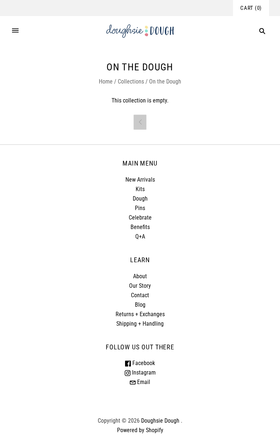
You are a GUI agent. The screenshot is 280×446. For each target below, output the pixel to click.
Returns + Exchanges (140, 314)
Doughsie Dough (160, 420)
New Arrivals (140, 179)
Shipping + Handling (140, 323)
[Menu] (15, 31)
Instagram (143, 372)
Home (106, 81)
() (251, 8)
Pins (140, 208)
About (140, 276)
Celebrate (140, 217)
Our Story (140, 285)
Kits (140, 189)
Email (143, 382)
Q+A (140, 236)
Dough (140, 198)
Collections (131, 81)
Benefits (140, 227)
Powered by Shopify (140, 430)
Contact (140, 295)
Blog (140, 304)
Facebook (143, 363)
